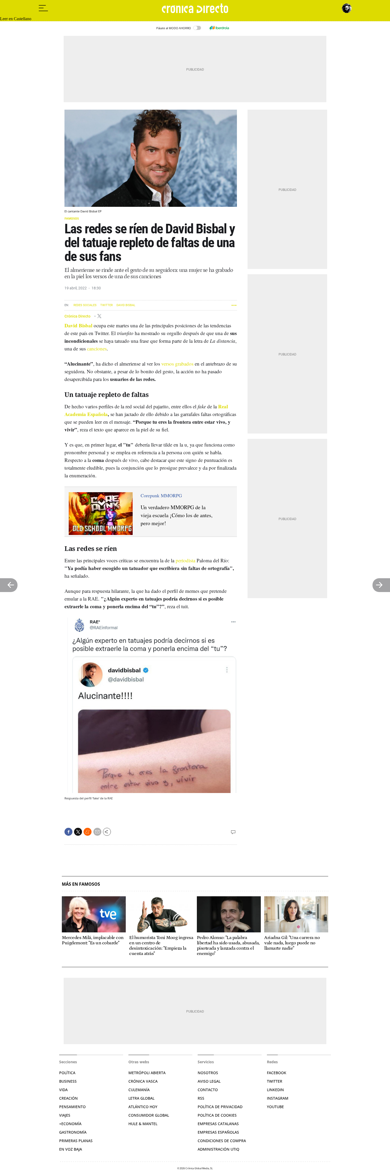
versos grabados (177, 363)
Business (68, 1081)
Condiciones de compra (222, 1140)
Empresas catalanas (218, 1123)
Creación (68, 1098)
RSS (201, 1098)
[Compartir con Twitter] (78, 832)
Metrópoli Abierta (147, 1072)
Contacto (208, 1089)
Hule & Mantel (142, 1123)
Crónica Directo (77, 316)
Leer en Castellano (15, 18)
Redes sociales (85, 305)
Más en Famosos (81, 884)
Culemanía (139, 1089)
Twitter (106, 305)
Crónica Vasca (143, 1081)
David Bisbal (125, 305)
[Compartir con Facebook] (68, 832)
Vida (63, 1089)
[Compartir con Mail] (97, 832)
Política (67, 1072)
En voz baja (70, 1149)
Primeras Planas (76, 1140)
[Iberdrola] (219, 28)
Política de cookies (217, 1115)
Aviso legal (209, 1081)
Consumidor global (148, 1115)
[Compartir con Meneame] (88, 832)
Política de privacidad (220, 1106)
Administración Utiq (218, 1149)
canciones (97, 348)
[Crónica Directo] (195, 8)
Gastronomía (72, 1132)
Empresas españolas (218, 1132)
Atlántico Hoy (142, 1106)
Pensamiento (72, 1106)
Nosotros (208, 1072)
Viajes (64, 1115)
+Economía (70, 1123)
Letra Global (141, 1098)
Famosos (71, 218)
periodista (185, 560)
